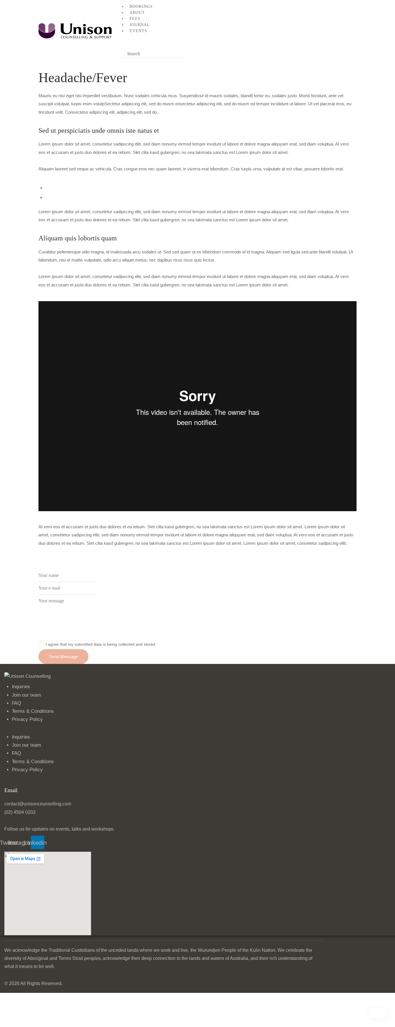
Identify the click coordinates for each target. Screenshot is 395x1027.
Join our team (26, 695)
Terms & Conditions (33, 711)
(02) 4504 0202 (20, 812)
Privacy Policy (27, 719)
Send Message (63, 656)
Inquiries (21, 686)
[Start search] (191, 54)
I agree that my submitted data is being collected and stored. (101, 644)
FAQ (16, 703)
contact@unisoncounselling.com (37, 803)
